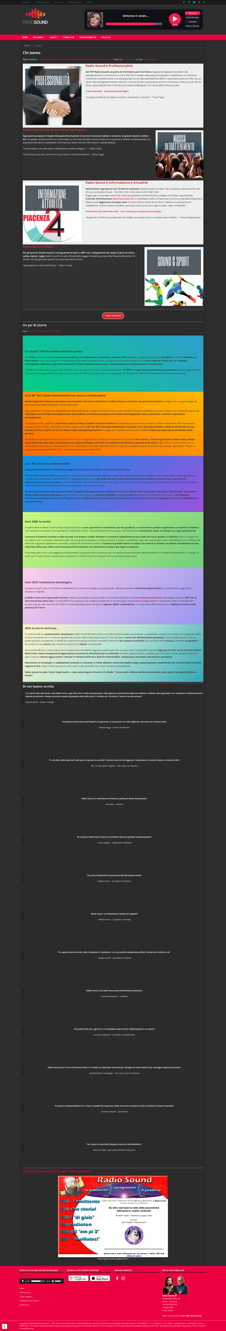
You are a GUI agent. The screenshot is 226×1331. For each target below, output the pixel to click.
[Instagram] (189, 2)
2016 (57, 331)
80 (33, 331)
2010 (50, 331)
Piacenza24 (26, 2)
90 (38, 331)
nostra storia (129, 59)
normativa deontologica (116, 91)
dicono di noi (149, 59)
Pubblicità (68, 37)
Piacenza (192, 13)
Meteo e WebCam (75, 2)
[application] (41, 1281)
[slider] (37, 1281)
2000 (43, 331)
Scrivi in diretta (88, 37)
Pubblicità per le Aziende (29, 1301)
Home (25, 37)
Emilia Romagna (192, 17)
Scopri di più (167, 1310)
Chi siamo (38, 37)
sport (110, 59)
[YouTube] (194, 2)
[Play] (23, 1281)
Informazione (24, 1292)
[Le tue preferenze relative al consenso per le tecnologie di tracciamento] (4, 1326)
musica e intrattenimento (67, 59)
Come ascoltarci (113, 315)
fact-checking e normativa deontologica (141, 211)
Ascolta (105, 37)
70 (29, 331)
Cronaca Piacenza (43, 2)
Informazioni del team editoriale (102, 211)
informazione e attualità (93, 59)
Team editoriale (94, 91)
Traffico (89, 2)
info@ (170, 1307)
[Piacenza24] (204, 2)
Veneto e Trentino (192, 26)
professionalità (45, 59)
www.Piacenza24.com (123, 198)
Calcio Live (59, 2)
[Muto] (53, 1281)
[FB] (184, 2)
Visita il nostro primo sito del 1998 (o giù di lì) (57, 1171)
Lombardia (192, 22)
